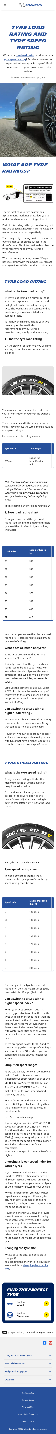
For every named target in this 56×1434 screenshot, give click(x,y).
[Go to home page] (31, 5)
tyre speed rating (15, 59)
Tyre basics (16, 1332)
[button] (28, 1303)
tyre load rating (25, 55)
